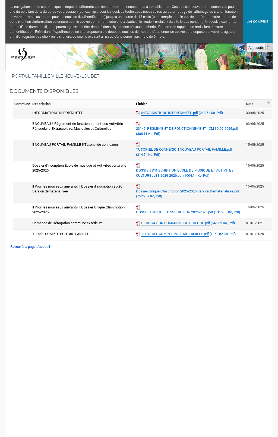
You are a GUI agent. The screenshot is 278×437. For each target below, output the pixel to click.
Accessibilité (258, 47)
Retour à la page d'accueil (30, 246)
